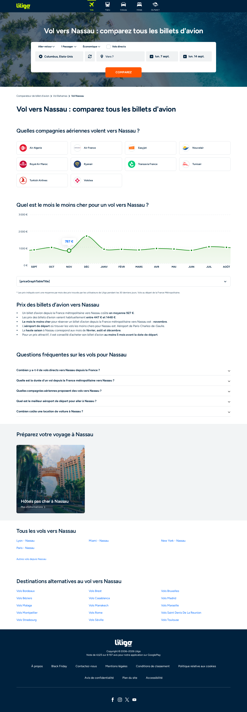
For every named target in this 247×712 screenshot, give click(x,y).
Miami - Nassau (99, 540)
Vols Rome (96, 612)
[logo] (23, 6)
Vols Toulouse (170, 620)
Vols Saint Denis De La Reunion (181, 612)
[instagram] (120, 699)
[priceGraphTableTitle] (35, 281)
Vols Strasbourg (26, 620)
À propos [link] (37, 666)
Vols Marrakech (98, 605)
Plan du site (129, 677)
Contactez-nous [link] (86, 666)
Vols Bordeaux (25, 591)
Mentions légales (116, 666)
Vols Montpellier (26, 612)
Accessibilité (154, 677)
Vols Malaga (24, 605)
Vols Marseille (170, 605)
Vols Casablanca (99, 598)
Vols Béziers (24, 598)
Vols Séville (96, 620)
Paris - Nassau (25, 548)
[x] (127, 699)
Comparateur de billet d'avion (32, 95)
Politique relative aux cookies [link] (197, 666)
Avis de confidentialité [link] (99, 677)
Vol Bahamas (60, 95)
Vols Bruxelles (170, 591)
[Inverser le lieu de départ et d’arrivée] (90, 56)
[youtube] (134, 699)
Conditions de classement (153, 666)
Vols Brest (95, 591)
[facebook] (112, 699)
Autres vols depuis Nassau (31, 559)
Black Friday (59, 666)
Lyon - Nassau (25, 540)
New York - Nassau (173, 540)
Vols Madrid (168, 598)
